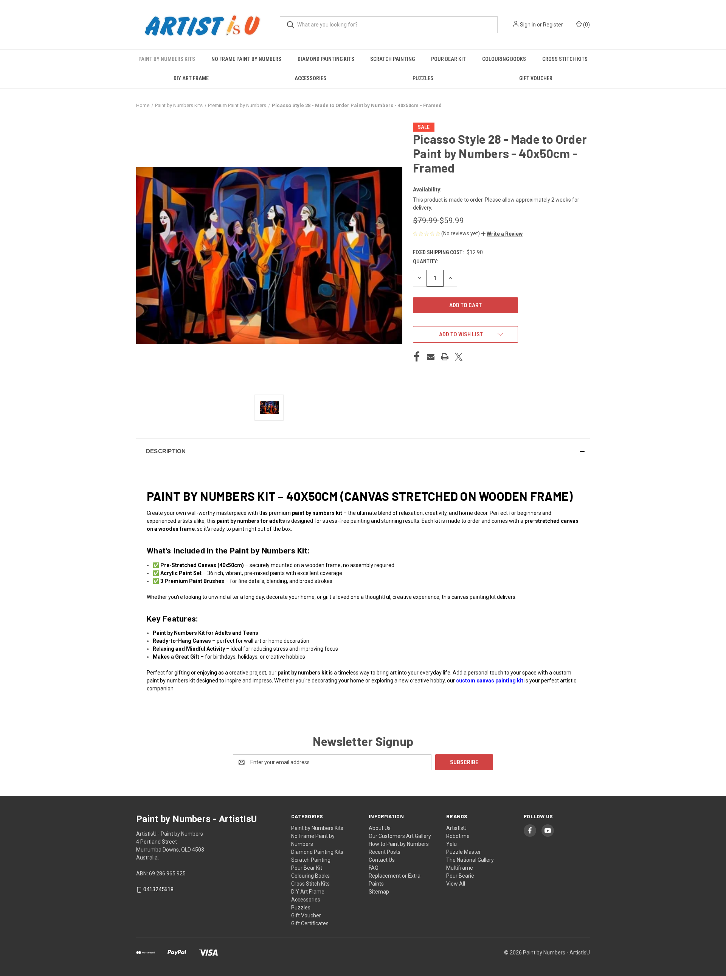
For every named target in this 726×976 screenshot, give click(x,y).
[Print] (444, 356)
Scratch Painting (392, 59)
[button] (502, 234)
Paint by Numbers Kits (166, 59)
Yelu (451, 844)
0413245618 (158, 889)
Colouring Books (504, 59)
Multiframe (459, 868)
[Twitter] (458, 356)
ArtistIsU (456, 828)
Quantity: (425, 261)
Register (553, 25)
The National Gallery (470, 860)
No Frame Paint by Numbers (246, 59)
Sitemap (379, 892)
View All (455, 884)
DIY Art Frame (191, 78)
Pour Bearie (460, 876)
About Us (380, 828)
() (586, 25)
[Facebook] (416, 356)
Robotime (458, 836)
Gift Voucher (535, 78)
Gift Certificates (310, 923)
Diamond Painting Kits (326, 59)
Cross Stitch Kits (565, 59)
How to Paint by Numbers (399, 844)
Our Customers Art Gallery (400, 836)
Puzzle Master (463, 852)
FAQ (374, 868)
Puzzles (423, 78)
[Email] (430, 356)
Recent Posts (384, 852)
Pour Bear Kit (448, 59)
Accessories (310, 78)
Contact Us (382, 860)
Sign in (528, 25)
